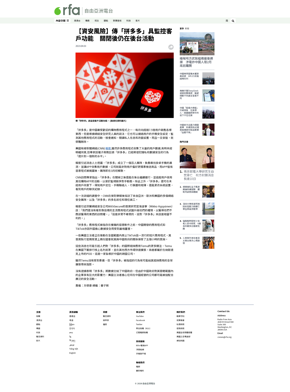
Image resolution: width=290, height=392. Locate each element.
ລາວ (71, 332)
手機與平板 (141, 353)
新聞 (38, 316)
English (72, 352)
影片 (138, 20)
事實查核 (117, 20)
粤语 (71, 320)
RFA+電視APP (142, 345)
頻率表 (106, 320)
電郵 (138, 366)
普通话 (72, 316)
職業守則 (180, 316)
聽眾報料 (140, 370)
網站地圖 (180, 340)
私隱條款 (180, 324)
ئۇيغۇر (71, 344)
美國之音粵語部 (183, 336)
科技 (128, 20)
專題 (87, 20)
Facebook (140, 320)
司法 (97, 20)
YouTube (140, 316)
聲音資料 (40, 336)
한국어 (72, 328)
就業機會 (180, 320)
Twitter (139, 324)
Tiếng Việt (73, 348)
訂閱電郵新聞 (142, 332)
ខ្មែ (70, 336)
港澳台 (77, 20)
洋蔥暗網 (140, 349)
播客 (105, 324)
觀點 (106, 20)
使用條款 (180, 328)
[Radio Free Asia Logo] (83, 9)
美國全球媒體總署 (184, 332)
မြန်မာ (71, 324)
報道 (108, 148)
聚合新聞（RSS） (143, 328)
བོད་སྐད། (72, 340)
